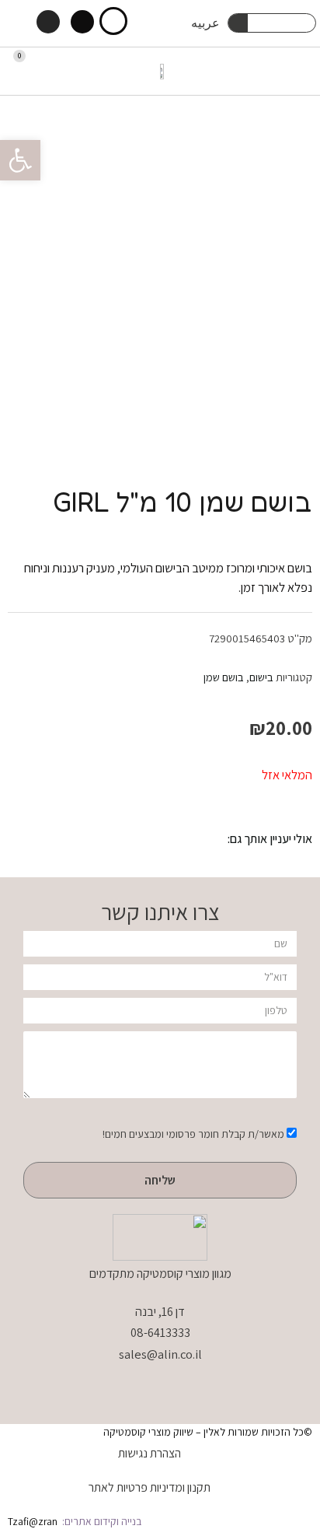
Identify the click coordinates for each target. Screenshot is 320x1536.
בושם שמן (223, 677)
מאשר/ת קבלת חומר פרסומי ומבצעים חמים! (193, 1134)
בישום (261, 677)
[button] (301, 71)
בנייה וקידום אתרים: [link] (100, 1521)
